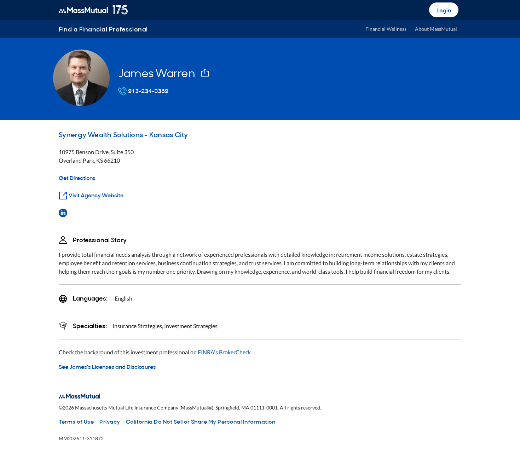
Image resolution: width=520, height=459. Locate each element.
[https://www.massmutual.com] (93, 10)
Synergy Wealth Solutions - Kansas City (123, 134)
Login (444, 10)
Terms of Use (76, 421)
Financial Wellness (385, 29)
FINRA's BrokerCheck (224, 352)
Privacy (109, 421)
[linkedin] (63, 212)
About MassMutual (436, 29)
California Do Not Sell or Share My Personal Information (201, 421)
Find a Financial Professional (103, 29)
